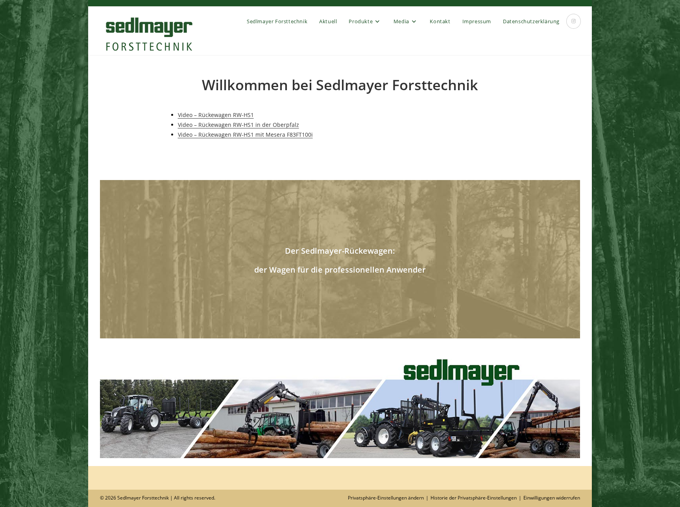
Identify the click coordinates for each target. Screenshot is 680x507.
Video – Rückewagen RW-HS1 (216, 115)
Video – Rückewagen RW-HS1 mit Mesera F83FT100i (245, 134)
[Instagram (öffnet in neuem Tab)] (573, 21)
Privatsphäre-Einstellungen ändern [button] (386, 497)
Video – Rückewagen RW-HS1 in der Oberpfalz (238, 124)
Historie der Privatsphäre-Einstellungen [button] (474, 497)
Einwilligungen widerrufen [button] (551, 497)
